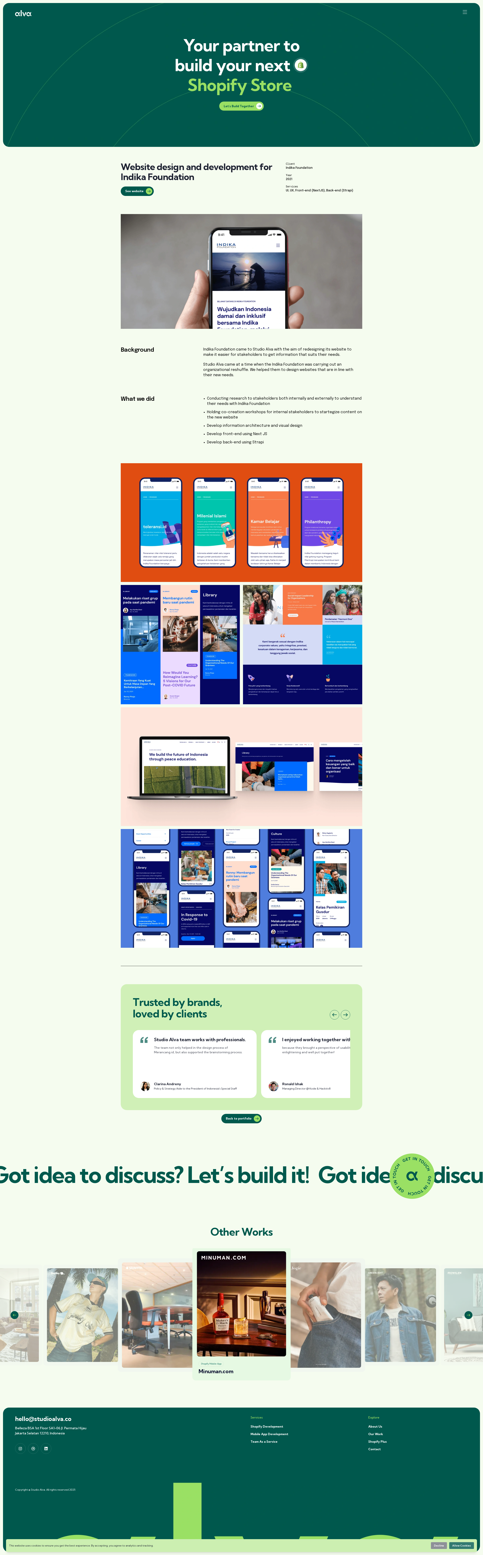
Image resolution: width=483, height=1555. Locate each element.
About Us (375, 1426)
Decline (439, 1545)
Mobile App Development (269, 1434)
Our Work (375, 1434)
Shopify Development (267, 1426)
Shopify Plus (377, 1441)
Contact (374, 1449)
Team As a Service (264, 1441)
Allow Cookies (461, 1545)
